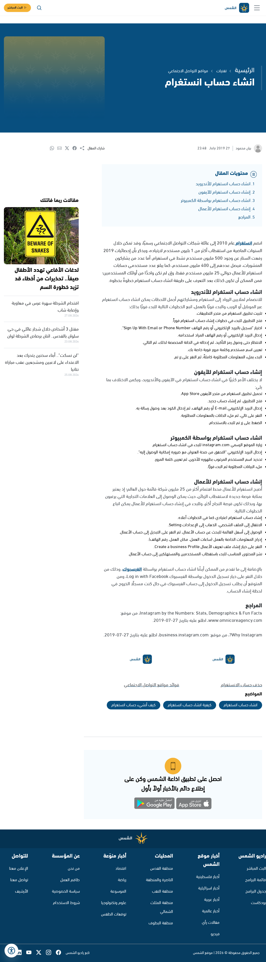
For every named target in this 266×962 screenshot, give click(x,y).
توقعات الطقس (113, 914)
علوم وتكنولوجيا (113, 903)
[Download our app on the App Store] (194, 804)
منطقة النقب (162, 891)
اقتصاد (120, 869)
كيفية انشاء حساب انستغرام (189, 705)
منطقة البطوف (161, 923)
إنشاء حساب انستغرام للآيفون (224, 192)
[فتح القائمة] (257, 8)
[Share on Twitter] (68, 148)
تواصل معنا (19, 880)
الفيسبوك (132, 569)
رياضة (122, 880)
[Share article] (84, 148)
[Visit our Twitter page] (41, 953)
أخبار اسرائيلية (209, 888)
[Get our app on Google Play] (154, 804)
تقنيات (221, 71)
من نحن (74, 869)
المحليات (164, 856)
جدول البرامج (255, 891)
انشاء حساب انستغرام (240, 705)
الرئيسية (245, 70)
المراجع (244, 217)
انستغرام (243, 243)
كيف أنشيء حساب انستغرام (133, 705)
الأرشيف (21, 891)
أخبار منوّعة (114, 856)
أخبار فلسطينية (208, 877)
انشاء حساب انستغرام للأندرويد (223, 184)
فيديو (215, 934)
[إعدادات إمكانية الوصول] (11, 950)
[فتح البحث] (39, 8)
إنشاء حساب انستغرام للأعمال (224, 209)
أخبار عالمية (211, 911)
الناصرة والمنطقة (159, 880)
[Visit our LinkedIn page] (21, 953)
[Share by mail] (61, 148)
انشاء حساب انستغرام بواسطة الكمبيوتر (215, 200)
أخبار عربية (212, 900)
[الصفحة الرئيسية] (236, 8)
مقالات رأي (211, 923)
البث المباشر (15, 7)
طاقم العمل (70, 880)
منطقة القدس (161, 869)
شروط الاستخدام (66, 903)
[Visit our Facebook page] (61, 953)
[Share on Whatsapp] (53, 148)
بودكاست (258, 903)
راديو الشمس (252, 856)
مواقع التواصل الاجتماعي (188, 71)
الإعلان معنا (18, 869)
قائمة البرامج (255, 880)
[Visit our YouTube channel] (31, 953)
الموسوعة (118, 891)
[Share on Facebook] (76, 148)
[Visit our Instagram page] (51, 953)
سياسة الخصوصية (66, 891)
